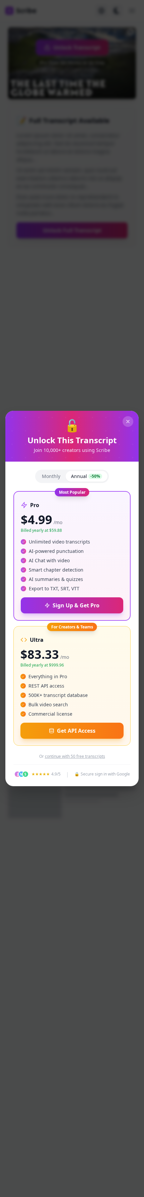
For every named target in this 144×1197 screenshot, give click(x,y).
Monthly (51, 476)
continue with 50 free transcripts (75, 756)
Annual (85, 476)
